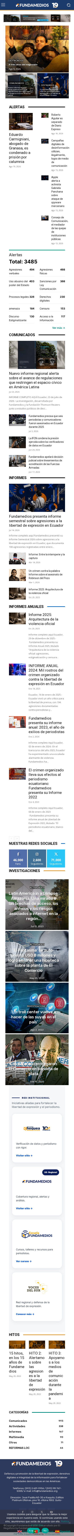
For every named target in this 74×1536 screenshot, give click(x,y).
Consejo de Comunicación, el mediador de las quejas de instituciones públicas (59, 228)
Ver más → (58, 327)
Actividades (37, 887)
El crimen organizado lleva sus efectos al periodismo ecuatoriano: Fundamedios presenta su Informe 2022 (46, 783)
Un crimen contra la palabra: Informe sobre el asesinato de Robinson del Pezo (46, 574)
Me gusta (18, 850)
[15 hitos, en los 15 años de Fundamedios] (17, 1345)
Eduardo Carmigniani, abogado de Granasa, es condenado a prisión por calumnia (19, 148)
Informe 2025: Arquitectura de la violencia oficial (43, 619)
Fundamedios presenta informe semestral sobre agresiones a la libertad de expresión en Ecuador (36, 521)
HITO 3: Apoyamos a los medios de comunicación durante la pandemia (56, 1375)
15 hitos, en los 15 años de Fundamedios (16, 1362)
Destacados (16, 60)
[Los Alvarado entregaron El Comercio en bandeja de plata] (37, 1059)
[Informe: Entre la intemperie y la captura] (17, 559)
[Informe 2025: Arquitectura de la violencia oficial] (17, 594)
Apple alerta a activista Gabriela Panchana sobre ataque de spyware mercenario (57, 191)
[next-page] (17, 838)
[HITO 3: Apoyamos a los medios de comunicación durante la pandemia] (57, 1345)
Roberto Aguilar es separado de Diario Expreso (57, 122)
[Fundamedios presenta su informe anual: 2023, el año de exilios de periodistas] (17, 722)
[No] (69, 1523)
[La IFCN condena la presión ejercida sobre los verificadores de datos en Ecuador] (17, 442)
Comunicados (16, 83)
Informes (37, 1058)
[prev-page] (11, 838)
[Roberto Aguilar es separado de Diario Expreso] (44, 115)
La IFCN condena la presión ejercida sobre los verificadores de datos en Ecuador (46, 442)
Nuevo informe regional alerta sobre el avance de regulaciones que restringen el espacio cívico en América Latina (35, 380)
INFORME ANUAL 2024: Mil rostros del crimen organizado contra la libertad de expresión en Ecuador (47, 675)
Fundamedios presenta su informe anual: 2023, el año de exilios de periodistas (46, 725)
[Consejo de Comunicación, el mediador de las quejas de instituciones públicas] (44, 218)
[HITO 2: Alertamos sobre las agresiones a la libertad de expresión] (37, 1345)
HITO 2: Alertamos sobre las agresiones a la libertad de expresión (37, 1371)
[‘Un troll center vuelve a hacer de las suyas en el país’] (37, 1008)
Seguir (37, 850)
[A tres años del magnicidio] (37, 49)
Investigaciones (37, 1006)
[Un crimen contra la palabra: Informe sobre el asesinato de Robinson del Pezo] (17, 575)
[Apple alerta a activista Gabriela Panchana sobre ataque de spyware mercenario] (44, 177)
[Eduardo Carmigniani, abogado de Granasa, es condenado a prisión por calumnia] (21, 121)
